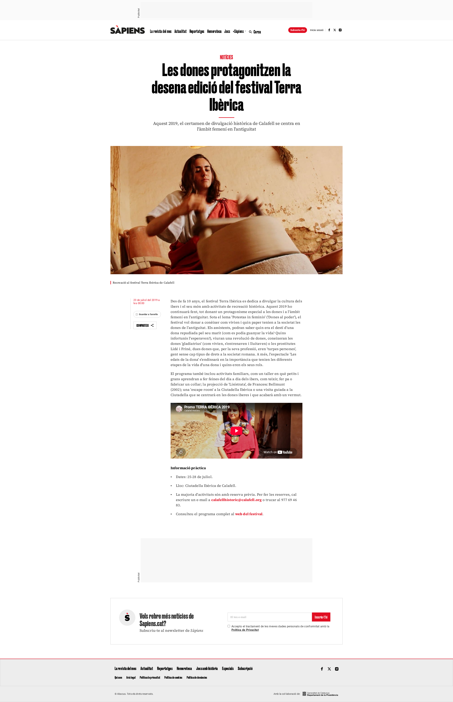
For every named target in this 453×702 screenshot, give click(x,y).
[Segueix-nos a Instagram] (340, 30)
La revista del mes (161, 31)
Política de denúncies (197, 677)
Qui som (118, 677)
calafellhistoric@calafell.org (236, 499)
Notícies (226, 57)
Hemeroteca (214, 31)
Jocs (227, 31)
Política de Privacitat (245, 630)
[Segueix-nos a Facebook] (329, 30)
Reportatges (197, 31)
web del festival (248, 513)
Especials (228, 668)
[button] (147, 314)
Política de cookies (173, 677)
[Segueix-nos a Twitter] (334, 29)
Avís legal (131, 677)
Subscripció (245, 668)
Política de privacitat (150, 677)
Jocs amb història (207, 668)
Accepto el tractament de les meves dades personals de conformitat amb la (280, 628)
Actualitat (180, 31)
